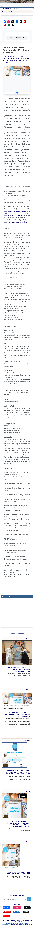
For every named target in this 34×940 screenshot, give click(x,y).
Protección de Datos (19, 926)
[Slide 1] (17, 93)
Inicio (4, 11)
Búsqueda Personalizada (17, 895)
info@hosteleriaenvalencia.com (17, 924)
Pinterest (7, 911)
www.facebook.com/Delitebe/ (13, 215)
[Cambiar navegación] (31, 5)
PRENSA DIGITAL (14, 931)
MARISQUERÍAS (15, 929)
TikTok (26, 911)
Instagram (17, 907)
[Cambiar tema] (2, 5)
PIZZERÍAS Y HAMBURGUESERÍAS (7, 929)
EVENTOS (25, 928)
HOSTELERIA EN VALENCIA (21, 931)
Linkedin (17, 911)
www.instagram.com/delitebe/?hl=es (15, 222)
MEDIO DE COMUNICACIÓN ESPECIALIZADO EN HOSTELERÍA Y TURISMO (13, 928)
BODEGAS (25, 929)
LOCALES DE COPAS (21, 929)
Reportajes (27, 740)
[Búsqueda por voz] (25, 899)
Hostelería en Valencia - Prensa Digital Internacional (17, 920)
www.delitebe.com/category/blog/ (14, 211)
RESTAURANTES (29, 928)
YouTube (7, 915)
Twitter (27, 907)
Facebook (6, 907)
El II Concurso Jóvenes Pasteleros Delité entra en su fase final (16, 50)
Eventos (10, 11)
